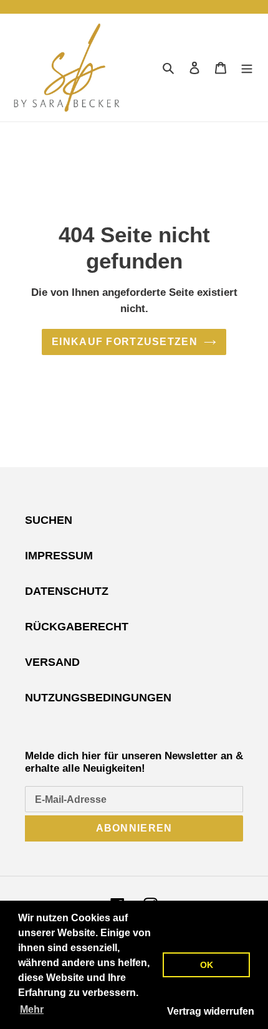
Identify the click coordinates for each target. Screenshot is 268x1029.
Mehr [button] (32, 1009)
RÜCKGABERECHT (76, 626)
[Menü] (247, 67)
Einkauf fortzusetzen (125, 341)
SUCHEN (48, 520)
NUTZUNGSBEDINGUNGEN (98, 697)
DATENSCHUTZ (66, 591)
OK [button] (206, 965)
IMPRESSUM (59, 555)
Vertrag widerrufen (210, 1011)
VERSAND (52, 662)
